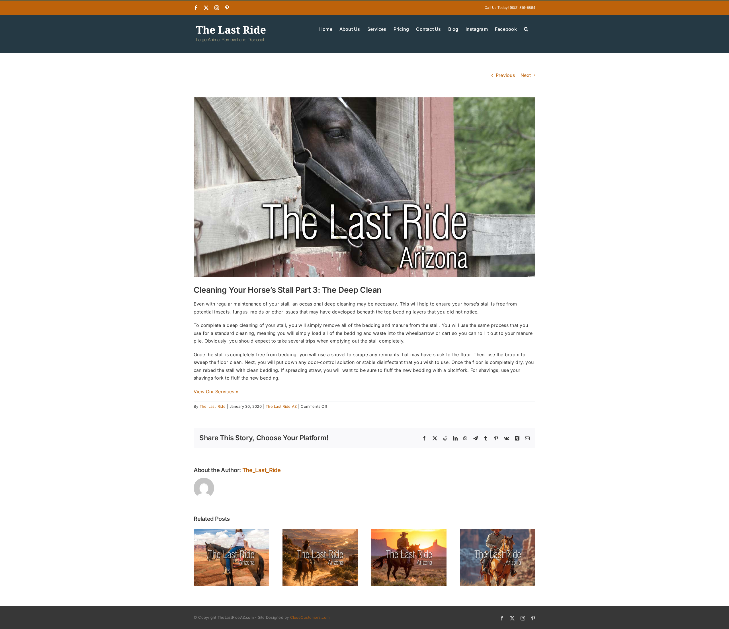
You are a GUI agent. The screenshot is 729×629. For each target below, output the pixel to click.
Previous (505, 75)
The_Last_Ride (213, 406)
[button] (526, 28)
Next (526, 75)
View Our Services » (216, 391)
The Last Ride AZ (281, 406)
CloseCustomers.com (309, 617)
